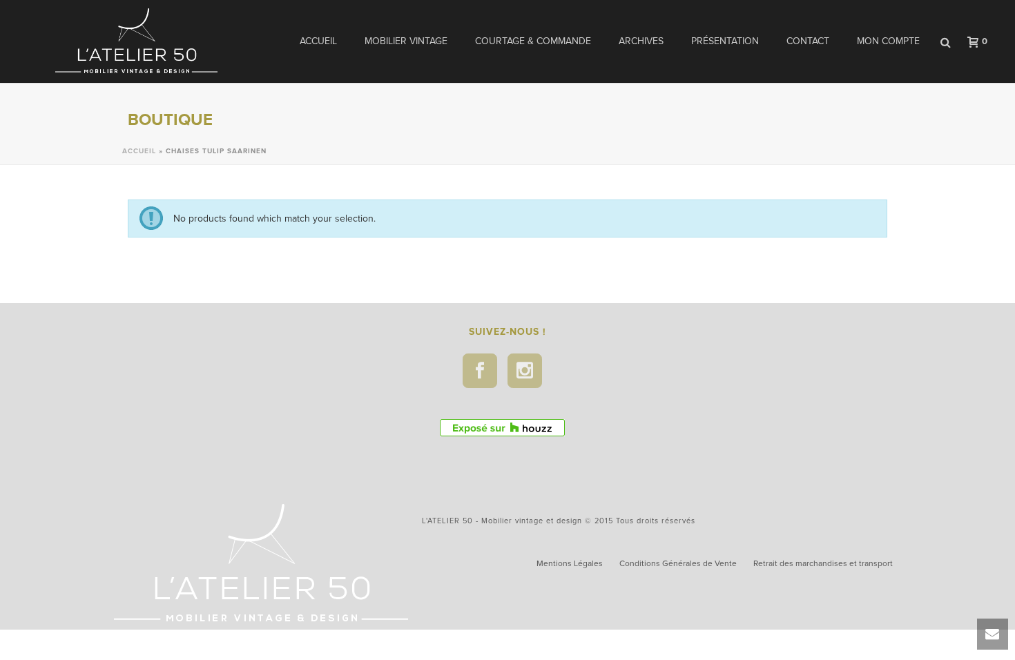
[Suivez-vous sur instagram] (525, 370)
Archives (641, 41)
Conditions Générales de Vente (678, 563)
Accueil (318, 41)
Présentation (725, 41)
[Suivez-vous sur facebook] (480, 370)
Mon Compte (888, 41)
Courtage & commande (533, 41)
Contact (807, 41)
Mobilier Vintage (406, 41)
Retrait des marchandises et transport (823, 563)
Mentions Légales (569, 563)
